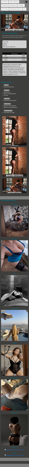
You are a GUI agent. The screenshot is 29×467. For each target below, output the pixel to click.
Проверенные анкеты (9, 5)
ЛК (24, 9)
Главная (4, 1)
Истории (5, 9)
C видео (21, 5)
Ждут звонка (14, 1)
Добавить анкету (15, 9)
